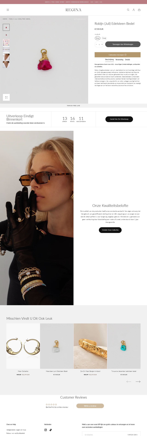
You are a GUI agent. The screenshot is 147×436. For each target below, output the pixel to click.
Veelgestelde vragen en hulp (16, 430)
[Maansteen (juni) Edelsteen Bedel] (57, 346)
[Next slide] (138, 381)
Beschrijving (109, 59)
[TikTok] (50, 429)
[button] (7, 9)
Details (127, 60)
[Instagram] (45, 429)
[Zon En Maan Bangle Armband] (90, 346)
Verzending (119, 60)
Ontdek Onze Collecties (110, 230)
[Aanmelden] (133, 9)
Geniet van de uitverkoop (119, 119)
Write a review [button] (90, 406)
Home (5, 19)
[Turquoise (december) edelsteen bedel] (124, 346)
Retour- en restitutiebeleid (15, 433)
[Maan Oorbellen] (23, 346)
